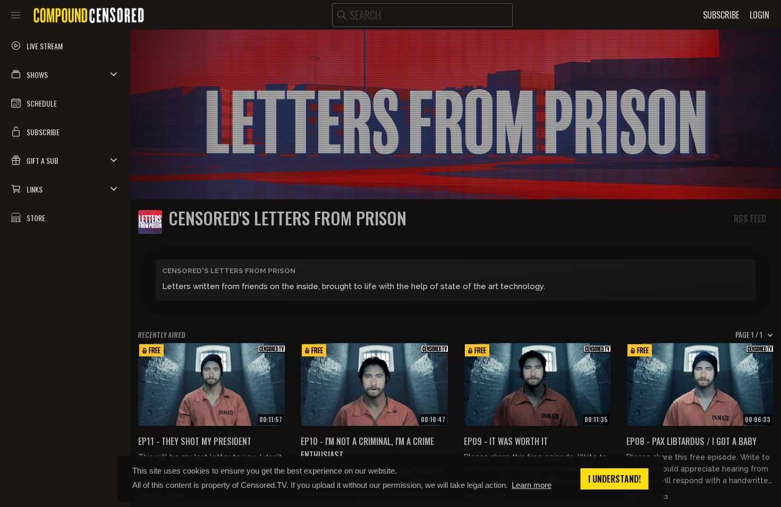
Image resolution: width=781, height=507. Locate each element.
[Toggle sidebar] (15, 14)
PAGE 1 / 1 (748, 334)
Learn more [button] (531, 484)
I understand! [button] (614, 479)
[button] (65, 74)
